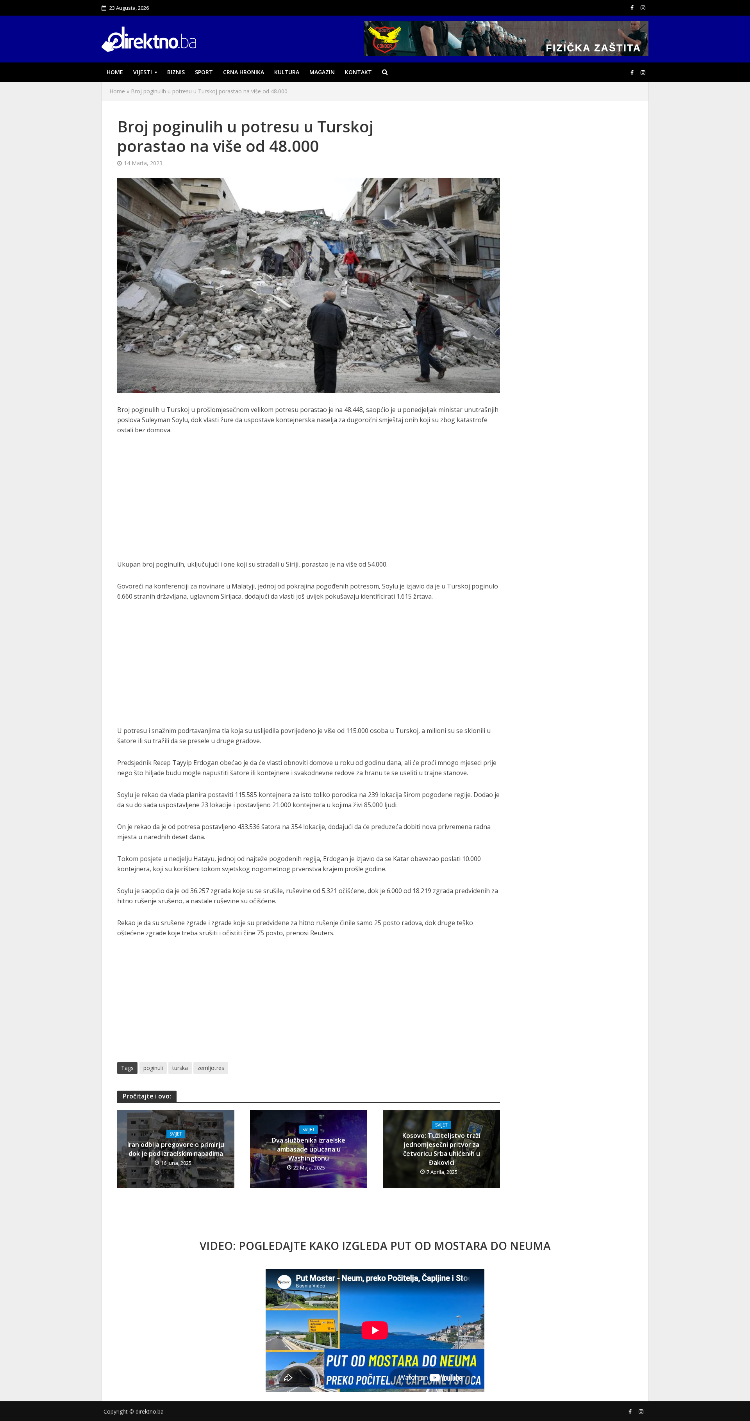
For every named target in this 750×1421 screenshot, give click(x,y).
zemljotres (210, 1068)
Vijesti (142, 72)
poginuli (153, 1068)
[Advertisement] (308, 501)
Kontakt (358, 72)
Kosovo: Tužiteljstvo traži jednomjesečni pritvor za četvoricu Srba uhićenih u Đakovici (441, 1149)
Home (115, 72)
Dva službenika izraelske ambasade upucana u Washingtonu (308, 1149)
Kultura (286, 72)
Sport (204, 72)
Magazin (322, 72)
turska (180, 1068)
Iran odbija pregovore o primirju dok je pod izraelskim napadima (175, 1149)
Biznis (176, 72)
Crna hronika (243, 72)
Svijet (176, 1133)
